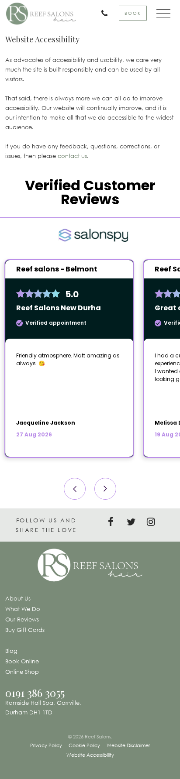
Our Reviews (22, 619)
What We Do (22, 608)
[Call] (96, 13)
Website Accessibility (90, 755)
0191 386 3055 (35, 693)
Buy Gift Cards (25, 629)
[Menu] (159, 13)
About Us (18, 598)
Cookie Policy (84, 745)
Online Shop (22, 671)
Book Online (22, 661)
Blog (11, 650)
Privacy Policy (46, 745)
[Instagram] (154, 522)
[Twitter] (134, 522)
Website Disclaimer (128, 745)
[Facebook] (113, 522)
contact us (72, 155)
